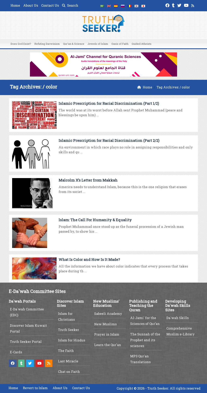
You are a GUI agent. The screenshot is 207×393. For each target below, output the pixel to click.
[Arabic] (102, 6)
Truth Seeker (68, 330)
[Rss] (193, 5)
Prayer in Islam (106, 334)
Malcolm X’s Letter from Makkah (88, 180)
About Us (30, 5)
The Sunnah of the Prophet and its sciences (145, 340)
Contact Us (50, 5)
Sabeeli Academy (108, 313)
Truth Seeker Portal (26, 341)
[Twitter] (179, 5)
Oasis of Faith (119, 44)
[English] (109, 6)
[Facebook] (167, 5)
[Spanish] (115, 6)
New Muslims (105, 324)
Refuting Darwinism (47, 44)
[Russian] (122, 6)
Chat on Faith (69, 371)
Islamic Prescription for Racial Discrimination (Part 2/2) (109, 140)
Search (72, 5)
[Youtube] (187, 5)
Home (15, 5)
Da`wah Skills (177, 318)
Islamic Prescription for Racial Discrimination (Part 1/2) (109, 103)
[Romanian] (129, 6)
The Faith (66, 350)
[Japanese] (143, 6)
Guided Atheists (141, 44)
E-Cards (16, 352)
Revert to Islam (35, 388)
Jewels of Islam (98, 44)
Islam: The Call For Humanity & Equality (95, 219)
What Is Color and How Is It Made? (89, 259)
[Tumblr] (174, 5)
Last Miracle (68, 361)
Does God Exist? (21, 44)
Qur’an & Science (73, 44)
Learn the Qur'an (107, 345)
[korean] (136, 6)
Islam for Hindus (71, 340)
